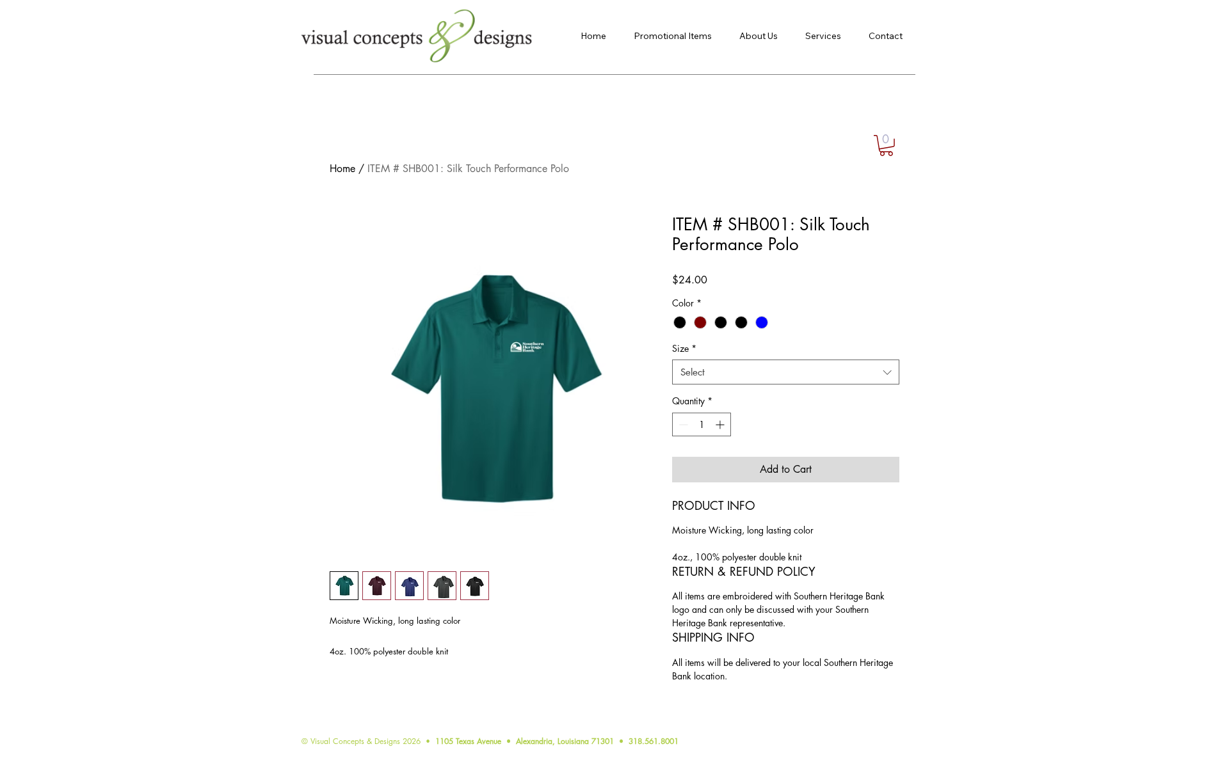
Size (684, 348)
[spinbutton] (701, 424)
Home (342, 168)
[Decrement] (682, 424)
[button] (886, 145)
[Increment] (721, 424)
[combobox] (785, 372)
